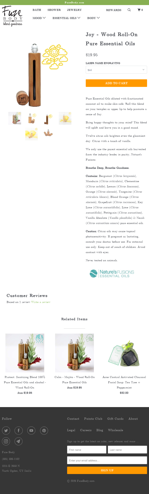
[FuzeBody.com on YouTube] (32, 431)
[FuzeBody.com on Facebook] (19, 431)
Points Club (93, 418)
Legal (71, 430)
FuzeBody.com (85, 480)
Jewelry (74, 9)
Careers (86, 430)
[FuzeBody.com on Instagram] (7, 441)
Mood (38, 18)
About (133, 418)
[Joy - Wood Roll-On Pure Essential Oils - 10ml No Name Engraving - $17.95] (42, 69)
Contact (73, 418)
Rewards (113, 10)
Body (92, 18)
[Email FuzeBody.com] (19, 441)
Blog (99, 430)
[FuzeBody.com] (14, 16)
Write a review (40, 302)
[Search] (129, 9)
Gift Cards (115, 418)
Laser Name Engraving (103, 63)
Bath (37, 9)
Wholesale (115, 430)
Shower (54, 9)
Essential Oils (65, 18)
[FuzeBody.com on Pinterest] (45, 431)
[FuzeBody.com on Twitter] (7, 431)
